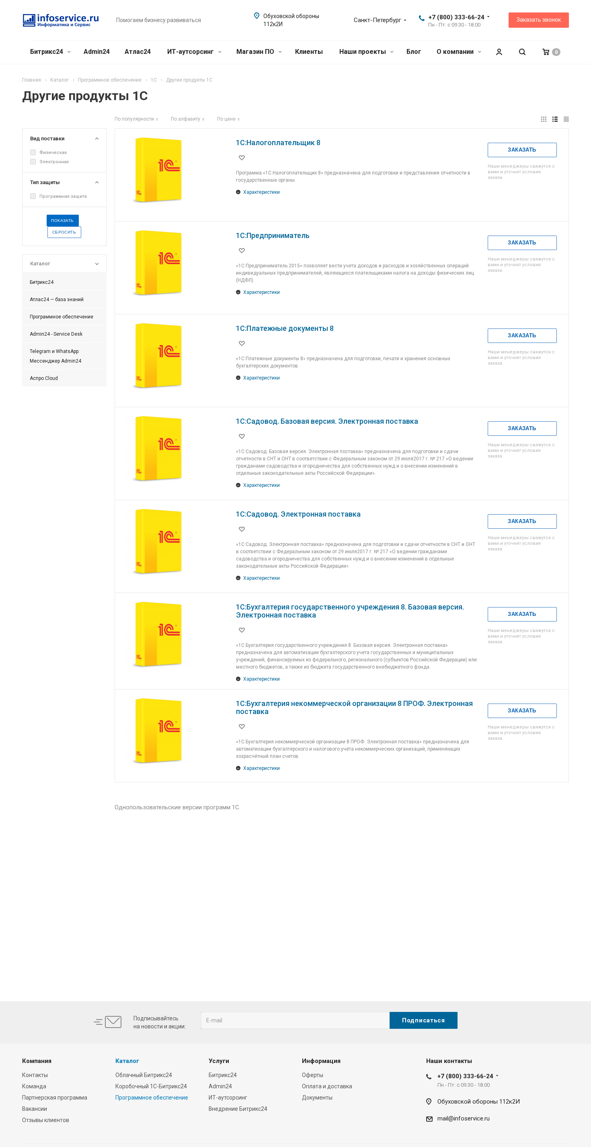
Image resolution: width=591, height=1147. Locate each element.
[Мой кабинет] (499, 52)
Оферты (312, 1075)
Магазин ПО (256, 51)
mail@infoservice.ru (463, 1118)
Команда (34, 1086)
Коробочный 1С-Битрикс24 (151, 1086)
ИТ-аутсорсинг (191, 51)
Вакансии (34, 1109)
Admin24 (97, 51)
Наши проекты (363, 51)
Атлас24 (138, 51)
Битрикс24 (47, 51)
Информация (321, 1061)
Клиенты (309, 51)
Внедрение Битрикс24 (238, 1109)
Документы (317, 1097)
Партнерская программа (54, 1097)
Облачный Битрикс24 (143, 1075)
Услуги (219, 1061)
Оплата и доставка (327, 1086)
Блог (413, 51)
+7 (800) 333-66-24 (456, 17)
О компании (456, 51)
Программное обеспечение (151, 1097)
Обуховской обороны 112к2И (478, 1101)
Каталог (127, 1061)
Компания (36, 1061)
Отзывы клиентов (45, 1120)
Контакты (35, 1075)
